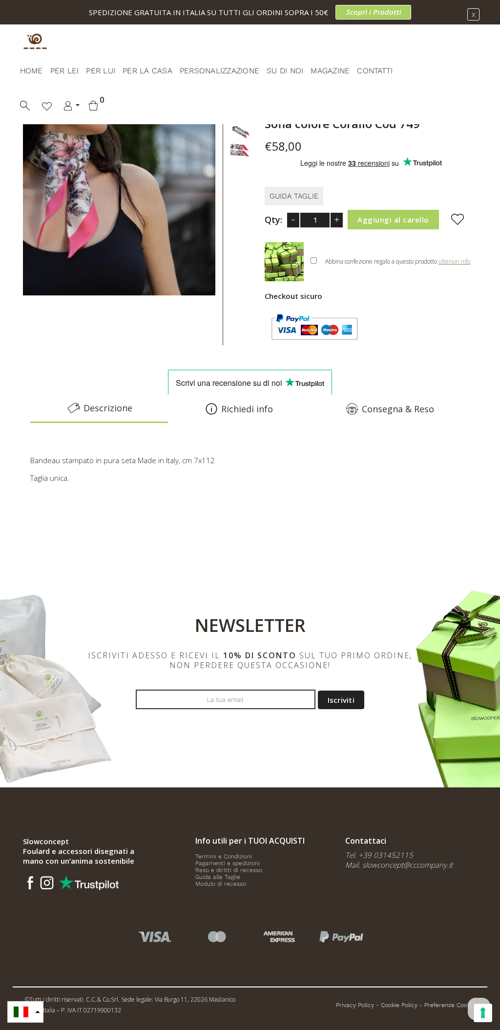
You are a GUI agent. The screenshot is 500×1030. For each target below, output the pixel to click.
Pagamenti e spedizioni (227, 863)
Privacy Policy (355, 1005)
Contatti (375, 70)
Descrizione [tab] (107, 408)
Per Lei (64, 70)
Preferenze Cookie (449, 1005)
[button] (25, 1012)
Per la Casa (147, 70)
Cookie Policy (399, 1005)
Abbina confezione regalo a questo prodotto (397, 261)
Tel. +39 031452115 (379, 855)
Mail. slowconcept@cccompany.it (399, 865)
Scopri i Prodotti (373, 12)
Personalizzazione (219, 70)
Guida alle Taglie (217, 876)
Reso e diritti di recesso (228, 870)
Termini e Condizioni (223, 856)
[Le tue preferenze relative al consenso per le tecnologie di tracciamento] (483, 1013)
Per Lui (100, 70)
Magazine (330, 70)
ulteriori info (454, 261)
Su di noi (285, 70)
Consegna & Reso (398, 409)
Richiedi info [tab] (247, 409)
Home (31, 70)
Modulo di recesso (220, 883)
